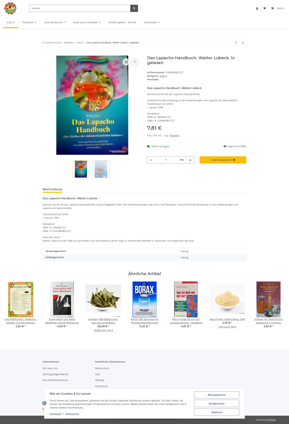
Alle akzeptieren (217, 394)
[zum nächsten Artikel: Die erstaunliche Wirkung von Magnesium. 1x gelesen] (242, 42)
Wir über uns (50, 368)
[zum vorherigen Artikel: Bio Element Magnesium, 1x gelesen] (236, 42)
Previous (8, 309)
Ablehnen (216, 412)
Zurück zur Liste (53, 42)
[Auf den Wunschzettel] (134, 62)
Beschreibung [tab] (52, 189)
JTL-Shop (272, 419)
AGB (97, 374)
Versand (174, 135)
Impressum (56, 413)
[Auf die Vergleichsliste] (126, 62)
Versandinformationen (55, 380)
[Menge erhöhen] (190, 159)
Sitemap (99, 380)
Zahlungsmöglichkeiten (56, 374)
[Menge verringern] (151, 159)
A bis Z (163, 75)
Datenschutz (72, 413)
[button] (257, 8)
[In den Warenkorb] (45, 54)
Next (281, 309)
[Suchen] (134, 8)
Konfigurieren (217, 403)
